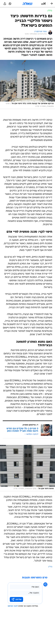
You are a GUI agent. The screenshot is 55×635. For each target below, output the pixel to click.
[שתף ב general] (4, 3)
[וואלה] (27, 3)
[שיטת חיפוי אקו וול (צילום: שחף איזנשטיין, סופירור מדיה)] (27, 468)
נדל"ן (50, 567)
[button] (43, 3)
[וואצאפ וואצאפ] (10, 3)
